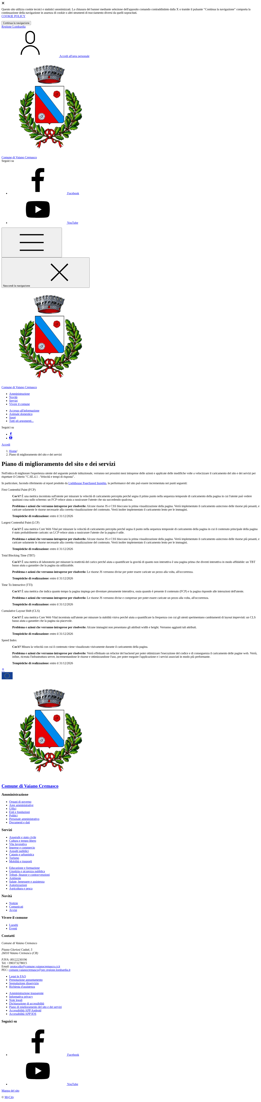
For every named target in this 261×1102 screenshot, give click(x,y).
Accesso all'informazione (24, 410)
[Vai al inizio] (3, 670)
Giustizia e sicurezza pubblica (27, 871)
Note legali (15, 1000)
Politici (13, 815)
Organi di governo (20, 801)
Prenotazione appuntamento (26, 979)
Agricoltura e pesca (20, 888)
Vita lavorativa (18, 844)
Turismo (14, 858)
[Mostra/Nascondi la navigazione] (32, 242)
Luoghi (13, 925)
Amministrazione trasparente (26, 993)
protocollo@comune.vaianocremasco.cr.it (35, 966)
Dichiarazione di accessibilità (26, 1003)
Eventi (13, 928)
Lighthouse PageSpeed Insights (87, 483)
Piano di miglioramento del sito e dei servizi (35, 1007)
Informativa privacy (21, 996)
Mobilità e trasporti (20, 861)
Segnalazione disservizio (24, 983)
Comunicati (16, 906)
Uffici (12, 808)
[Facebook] (10, 434)
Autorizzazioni (18, 885)
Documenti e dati (19, 822)
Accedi (6, 444)
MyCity (9, 1097)
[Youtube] (10, 438)
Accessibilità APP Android (25, 1010)
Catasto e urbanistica (21, 854)
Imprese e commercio (22, 847)
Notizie (13, 903)
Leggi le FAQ (17, 976)
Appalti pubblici (19, 851)
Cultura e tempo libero (22, 840)
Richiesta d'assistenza (22, 986)
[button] (19, 393)
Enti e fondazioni (19, 812)
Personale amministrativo (24, 819)
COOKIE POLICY (13, 16)
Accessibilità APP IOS (22, 1013)
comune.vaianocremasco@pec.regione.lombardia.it (39, 969)
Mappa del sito (10, 1090)
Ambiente (15, 878)
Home (13, 451)
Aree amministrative (21, 805)
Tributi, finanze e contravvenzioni (29, 874)
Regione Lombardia (14, 26)
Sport (12, 417)
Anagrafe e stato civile (22, 837)
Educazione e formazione (24, 867)
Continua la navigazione (16, 23)
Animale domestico (20, 414)
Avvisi (13, 910)
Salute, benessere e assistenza (27, 881)
